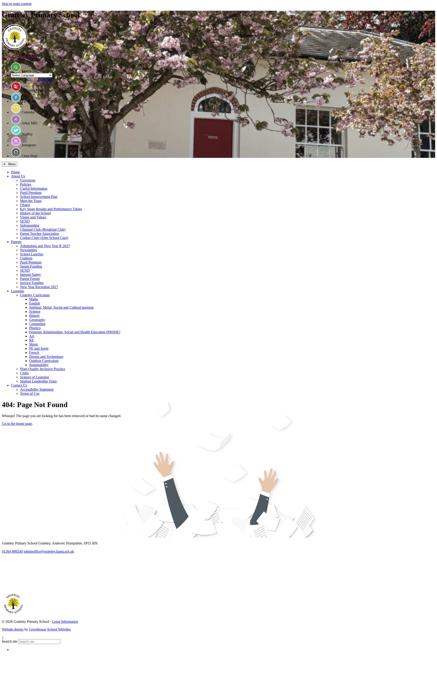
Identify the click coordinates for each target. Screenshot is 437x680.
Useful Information (33, 188)
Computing (37, 324)
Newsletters (28, 250)
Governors (27, 180)
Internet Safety (30, 275)
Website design (12, 629)
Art (31, 336)
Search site (9, 641)
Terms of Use (29, 393)
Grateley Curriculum (35, 295)
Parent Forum (30, 279)
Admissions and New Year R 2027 (45, 246)
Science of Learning (34, 377)
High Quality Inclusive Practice (42, 369)
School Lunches (31, 254)
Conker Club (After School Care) (44, 238)
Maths (33, 299)
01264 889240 (12, 551)
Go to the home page (17, 424)
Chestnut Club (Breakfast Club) (43, 229)
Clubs (24, 373)
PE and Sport (38, 348)
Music (33, 344)
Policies (25, 184)
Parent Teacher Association (39, 234)
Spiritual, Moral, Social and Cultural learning (61, 307)
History (34, 316)
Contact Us (19, 385)
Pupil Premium (30, 193)
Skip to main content (16, 4)
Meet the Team (30, 201)
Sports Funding (31, 266)
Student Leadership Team (38, 381)
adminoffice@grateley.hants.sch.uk (49, 551)
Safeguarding (29, 225)
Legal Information (65, 622)
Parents (16, 242)
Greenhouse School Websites (50, 629)
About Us (18, 176)
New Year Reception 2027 (39, 287)
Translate (44, 79)
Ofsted (25, 205)
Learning (17, 291)
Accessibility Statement (36, 389)
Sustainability (38, 365)
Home (15, 172)
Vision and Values (33, 217)
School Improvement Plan (38, 197)
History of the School (35, 213)
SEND (25, 221)
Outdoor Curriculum (43, 361)
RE (31, 340)
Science (34, 311)
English (34, 303)
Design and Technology (46, 357)
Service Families (32, 283)
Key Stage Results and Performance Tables (51, 209)
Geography (37, 320)
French (34, 352)
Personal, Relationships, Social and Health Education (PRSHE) (74, 332)
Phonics (35, 328)
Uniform (26, 258)
